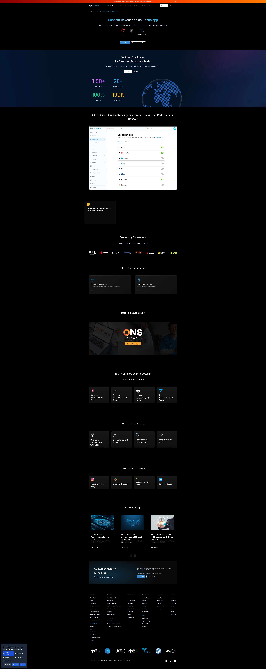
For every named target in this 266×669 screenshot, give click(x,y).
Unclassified (8, 661)
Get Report (148, 1)
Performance (20, 653)
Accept (23, 664)
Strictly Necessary (7, 653)
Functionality (20, 657)
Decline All (7, 664)
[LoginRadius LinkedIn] (166, 661)
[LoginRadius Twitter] (170, 661)
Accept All (15, 664)
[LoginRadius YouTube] (175, 661)
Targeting (7, 657)
